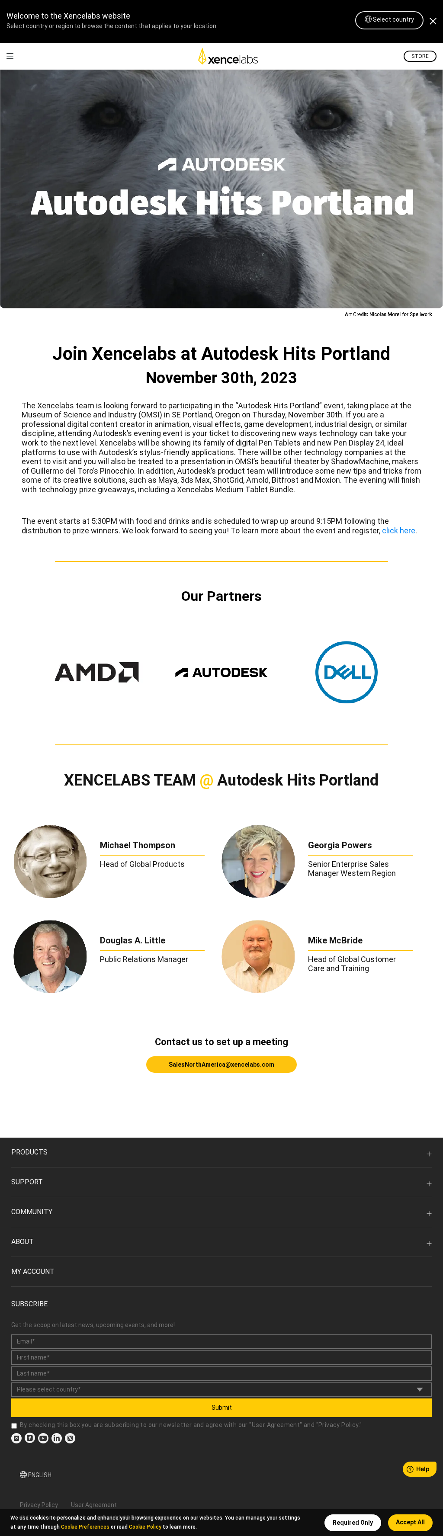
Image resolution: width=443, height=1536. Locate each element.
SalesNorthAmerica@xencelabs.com (221, 1064)
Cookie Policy (145, 1527)
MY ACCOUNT (33, 1271)
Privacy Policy (338, 1424)
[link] (9, 56)
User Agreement (276, 1424)
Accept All (410, 1522)
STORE (420, 56)
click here (398, 530)
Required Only (353, 1522)
